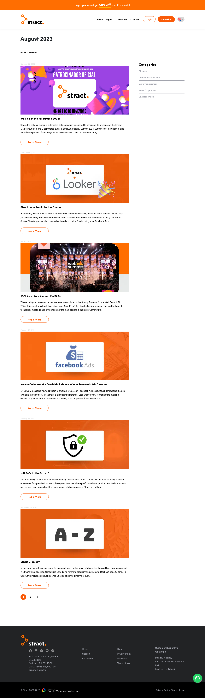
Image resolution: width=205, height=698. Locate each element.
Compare (135, 19)
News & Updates (147, 90)
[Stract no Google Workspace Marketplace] (60, 690)
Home (100, 19)
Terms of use (123, 663)
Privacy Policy (124, 654)
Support (109, 19)
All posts (143, 70)
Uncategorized (146, 96)
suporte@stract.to (37, 670)
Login (149, 19)
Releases (33, 52)
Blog (119, 649)
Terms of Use (177, 690)
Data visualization (148, 83)
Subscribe (166, 19)
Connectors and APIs (149, 77)
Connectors (122, 19)
